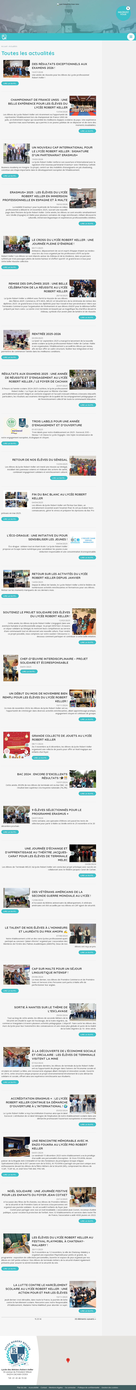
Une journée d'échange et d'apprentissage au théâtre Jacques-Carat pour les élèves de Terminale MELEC (36, 854)
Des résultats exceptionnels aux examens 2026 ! (59, 66)
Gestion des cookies (110, 1387)
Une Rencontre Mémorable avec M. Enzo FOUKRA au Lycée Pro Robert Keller (60, 1144)
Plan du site (22, 1387)
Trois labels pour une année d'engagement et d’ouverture (57, 423)
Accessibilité (34, 1387)
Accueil (4, 46)
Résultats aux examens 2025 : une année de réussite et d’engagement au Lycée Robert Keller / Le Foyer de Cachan (34, 377)
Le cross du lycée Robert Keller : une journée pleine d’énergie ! (63, 242)
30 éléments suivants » (85, 1319)
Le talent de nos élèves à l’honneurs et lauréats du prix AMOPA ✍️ (36, 929)
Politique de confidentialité (88, 1387)
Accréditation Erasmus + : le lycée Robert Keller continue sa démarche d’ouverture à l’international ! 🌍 (36, 1102)
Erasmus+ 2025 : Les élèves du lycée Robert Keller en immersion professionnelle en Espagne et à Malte (35, 196)
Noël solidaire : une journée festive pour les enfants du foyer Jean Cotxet (34, 1193)
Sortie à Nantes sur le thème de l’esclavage (40, 1009)
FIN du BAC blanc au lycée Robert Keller (59, 496)
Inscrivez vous (123, 13)
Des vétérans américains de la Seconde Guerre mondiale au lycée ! (61, 894)
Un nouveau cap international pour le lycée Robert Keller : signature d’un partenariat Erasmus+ (62, 151)
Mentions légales (56, 1387)
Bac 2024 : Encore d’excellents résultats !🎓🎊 (42, 776)
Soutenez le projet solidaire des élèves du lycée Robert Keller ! (36, 614)
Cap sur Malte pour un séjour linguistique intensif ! (57, 970)
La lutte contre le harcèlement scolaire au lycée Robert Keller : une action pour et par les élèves (36, 1289)
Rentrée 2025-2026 (46, 334)
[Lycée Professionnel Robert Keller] (68, 16)
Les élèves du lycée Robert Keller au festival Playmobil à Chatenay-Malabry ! (62, 1241)
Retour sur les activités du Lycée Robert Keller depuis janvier (60, 576)
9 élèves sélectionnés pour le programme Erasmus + (56, 812)
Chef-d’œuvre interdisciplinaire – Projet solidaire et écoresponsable (54, 660)
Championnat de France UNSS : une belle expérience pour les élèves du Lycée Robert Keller (37, 103)
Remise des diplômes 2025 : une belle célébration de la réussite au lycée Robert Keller (37, 287)
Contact (44, 1387)
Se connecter (70, 1387)
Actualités (13, 46)
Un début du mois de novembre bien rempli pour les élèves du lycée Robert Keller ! (35, 697)
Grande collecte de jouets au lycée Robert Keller (62, 737)
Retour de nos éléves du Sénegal (39, 460)
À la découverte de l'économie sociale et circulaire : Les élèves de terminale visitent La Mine (64, 1054)
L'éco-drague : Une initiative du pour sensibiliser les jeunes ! (37, 537)
